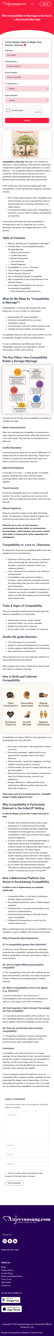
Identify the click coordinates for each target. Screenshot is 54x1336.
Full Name (9, 50)
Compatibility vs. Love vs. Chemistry (23, 267)
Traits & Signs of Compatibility (21, 270)
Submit (27, 120)
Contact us (5, 1285)
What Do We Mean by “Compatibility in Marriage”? (29, 243)
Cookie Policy (7, 1273)
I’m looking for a (11, 84)
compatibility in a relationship (22, 614)
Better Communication (20, 252)
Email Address (11, 61)
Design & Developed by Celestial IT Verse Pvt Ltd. (22, 1333)
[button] (32, 4)
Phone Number (11, 72)
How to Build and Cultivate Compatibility (25, 276)
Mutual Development (19, 258)
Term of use (6, 1279)
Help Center (6, 1282)
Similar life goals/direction (19, 273)
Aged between (11, 95)
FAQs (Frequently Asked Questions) (26, 291)
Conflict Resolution (19, 255)
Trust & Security (17, 261)
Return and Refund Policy (11, 1276)
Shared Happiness (18, 264)
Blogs (3, 1267)
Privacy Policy (7, 1270)
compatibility (41, 929)
